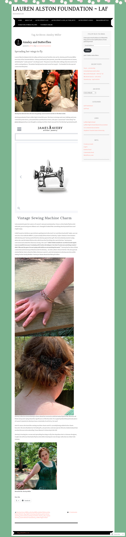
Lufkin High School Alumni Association (96, 125)
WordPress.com (89, 155)
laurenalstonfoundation (43, 46)
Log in (85, 147)
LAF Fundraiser (88, 106)
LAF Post (31, 46)
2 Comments (73, 512)
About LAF (28, 20)
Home (20, 20)
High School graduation (33, 514)
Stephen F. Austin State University (94, 130)
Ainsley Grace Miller (23, 512)
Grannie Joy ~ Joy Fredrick (91, 79)
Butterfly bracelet (44, 512)
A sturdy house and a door (92, 71)
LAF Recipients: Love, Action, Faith (63, 20)
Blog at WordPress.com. (23, 533)
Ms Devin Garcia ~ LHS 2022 (92, 76)
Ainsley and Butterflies (37, 42)
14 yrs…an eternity (89, 68)
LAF (44, 516)
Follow (88, 50)
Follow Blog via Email (96, 34)
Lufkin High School (42, 517)
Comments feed (89, 152)
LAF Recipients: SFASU (85, 20)
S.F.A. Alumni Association (91, 128)
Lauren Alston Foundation (27, 517)
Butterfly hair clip (20, 514)
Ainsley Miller (34, 512)
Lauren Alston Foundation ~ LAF (60, 8)
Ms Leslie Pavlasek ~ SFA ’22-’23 (93, 74)
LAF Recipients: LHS (41, 20)
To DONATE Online (46, 25)
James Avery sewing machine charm (31, 516)
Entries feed (87, 149)
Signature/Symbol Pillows (27, 25)
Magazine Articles (102, 20)
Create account (88, 144)
